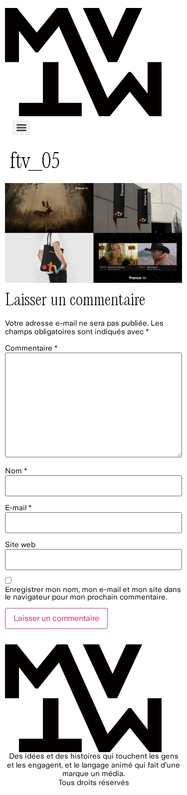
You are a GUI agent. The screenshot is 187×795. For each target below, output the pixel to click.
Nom (16, 471)
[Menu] (21, 127)
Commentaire (31, 348)
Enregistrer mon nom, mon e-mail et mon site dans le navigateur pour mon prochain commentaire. (93, 593)
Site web (20, 545)
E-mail (18, 508)
